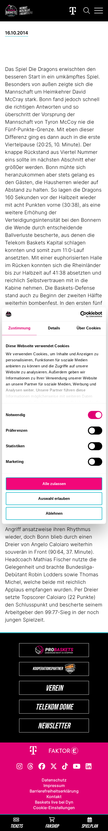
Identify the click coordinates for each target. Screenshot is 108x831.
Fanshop (52, 825)
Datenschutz (54, 779)
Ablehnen (54, 513)
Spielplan (89, 825)
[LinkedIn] (89, 766)
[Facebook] (41, 766)
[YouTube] (76, 766)
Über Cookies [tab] (89, 328)
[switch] (95, 430)
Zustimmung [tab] (19, 328)
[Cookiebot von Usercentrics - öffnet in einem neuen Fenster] (80, 314)
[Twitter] (53, 766)
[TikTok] (65, 766)
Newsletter (54, 725)
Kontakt (54, 796)
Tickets (16, 825)
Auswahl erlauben (54, 498)
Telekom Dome (54, 706)
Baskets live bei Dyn (54, 802)
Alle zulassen (54, 484)
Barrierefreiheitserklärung (54, 791)
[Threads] (30, 766)
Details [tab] (54, 328)
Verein (54, 687)
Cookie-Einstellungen (54, 807)
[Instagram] (20, 766)
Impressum (54, 785)
